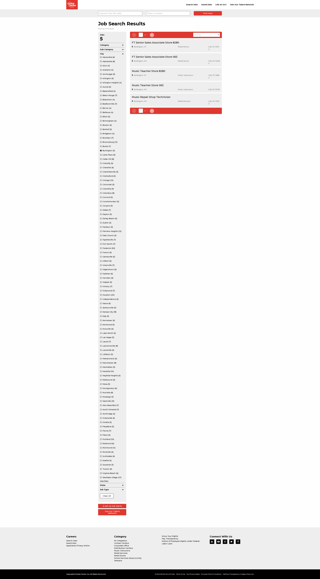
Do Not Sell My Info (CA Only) (165, 574)
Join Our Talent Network (242, 4)
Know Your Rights (170, 536)
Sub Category (106, 49)
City (102, 54)
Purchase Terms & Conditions (211, 574)
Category (104, 45)
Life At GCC (221, 4)
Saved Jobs (206, 4)
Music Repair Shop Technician (151, 97)
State (102, 485)
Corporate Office (121, 546)
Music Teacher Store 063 (148, 85)
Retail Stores (120, 556)
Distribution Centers (123, 548)
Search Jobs (192, 4)
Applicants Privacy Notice (78, 546)
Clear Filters (104, 481)
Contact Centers (121, 543)
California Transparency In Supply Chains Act (238, 574)
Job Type (104, 489)
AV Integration (120, 541)
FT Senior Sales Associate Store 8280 (155, 42)
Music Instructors (122, 551)
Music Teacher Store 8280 (148, 71)
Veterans (118, 561)
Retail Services (121, 553)
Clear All (107, 496)
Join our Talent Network (112, 512)
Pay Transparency (170, 539)
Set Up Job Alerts (113, 506)
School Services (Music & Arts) (127, 558)
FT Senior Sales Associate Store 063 (154, 56)
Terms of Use (180, 574)
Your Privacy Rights (193, 574)
